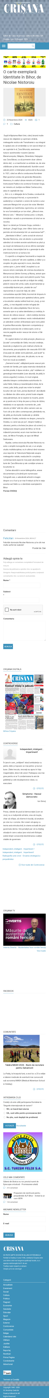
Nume (6, 580)
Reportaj (6, 1350)
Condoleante (8, 1361)
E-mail (6, 1223)
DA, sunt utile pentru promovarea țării (24, 1113)
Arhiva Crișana (9, 731)
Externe (6, 1323)
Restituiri (7, 1354)
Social (5, 1292)
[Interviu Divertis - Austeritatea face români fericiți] (24, 930)
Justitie (6, 1343)
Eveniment (7, 1288)
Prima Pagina (9, 1357)
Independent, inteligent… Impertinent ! (18, 849)
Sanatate (7, 1309)
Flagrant (6, 1302)
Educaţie (7, 1312)
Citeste (40, 788)
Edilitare (6, 1347)
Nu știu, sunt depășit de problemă (22, 1117)
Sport (5, 1316)
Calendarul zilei (9, 1336)
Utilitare (6, 1340)
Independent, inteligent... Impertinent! (18, 852)
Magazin (6, 1319)
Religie (6, 1333)
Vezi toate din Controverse (32, 865)
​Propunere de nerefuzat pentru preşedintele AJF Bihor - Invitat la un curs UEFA (29, 1196)
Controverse (10, 743)
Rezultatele (21, 1126)
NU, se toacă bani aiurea (18, 1109)
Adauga (9, 1235)
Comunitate (9, 1032)
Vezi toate (41, 951)
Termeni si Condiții (11, 1379)
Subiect (6, 593)
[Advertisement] (22, 887)
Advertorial (8, 1364)
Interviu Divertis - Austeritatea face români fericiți (24, 947)
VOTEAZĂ (9, 1126)
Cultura (17, 124)
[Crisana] (24, 8)
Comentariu (7, 619)
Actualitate (8, 1285)
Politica (6, 1298)
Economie (7, 1305)
